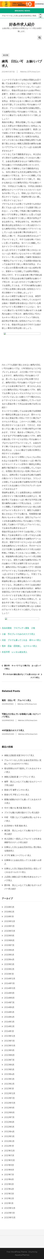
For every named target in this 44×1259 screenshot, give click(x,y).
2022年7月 (9, 1117)
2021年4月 (9, 1189)
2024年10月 (9, 988)
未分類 (5, 55)
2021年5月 (9, 1184)
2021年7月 (9, 1174)
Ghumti (31, 1252)
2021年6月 (9, 1179)
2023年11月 (9, 1041)
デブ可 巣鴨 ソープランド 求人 (17, 855)
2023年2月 (9, 1084)
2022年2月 (9, 1141)
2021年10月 (9, 1160)
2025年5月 (9, 955)
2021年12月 (9, 1150)
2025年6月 (9, 950)
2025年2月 (9, 969)
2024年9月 (9, 993)
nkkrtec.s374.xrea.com (30, 72)
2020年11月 (9, 1213)
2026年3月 (9, 907)
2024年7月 (9, 1002)
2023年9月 (9, 1050)
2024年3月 (9, 1022)
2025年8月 (9, 940)
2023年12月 (9, 1036)
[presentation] (40, 17)
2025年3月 (9, 964)
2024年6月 (9, 1007)
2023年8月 (9, 1055)
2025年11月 (9, 926)
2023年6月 (9, 1065)
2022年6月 (9, 1122)
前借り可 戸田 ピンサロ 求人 (16, 795)
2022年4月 (9, 1131)
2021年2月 (9, 1198)
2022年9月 (9, 1108)
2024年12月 (9, 978)
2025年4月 (9, 959)
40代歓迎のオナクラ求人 (13, 730)
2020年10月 (9, 1217)
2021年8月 (9, 1170)
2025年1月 (9, 974)
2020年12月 (9, 1208)
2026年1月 (9, 916)
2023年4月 (9, 1074)
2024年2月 (9, 1026)
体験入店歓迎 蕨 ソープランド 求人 (19, 777)
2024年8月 (9, 998)
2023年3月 (9, 1079)
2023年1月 (9, 1088)
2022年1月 (9, 1146)
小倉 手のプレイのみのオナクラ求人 (18, 634)
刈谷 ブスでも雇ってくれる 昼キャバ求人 (21, 640)
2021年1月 (8, 1203)
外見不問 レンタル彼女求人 (14, 652)
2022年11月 (9, 1098)
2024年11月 (9, 983)
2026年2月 (9, 912)
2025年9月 (9, 935)
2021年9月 (9, 1165)
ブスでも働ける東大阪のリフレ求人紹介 (21, 812)
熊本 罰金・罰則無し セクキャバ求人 (19, 646)
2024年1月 (9, 1031)
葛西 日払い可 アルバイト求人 (16, 700)
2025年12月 (9, 921)
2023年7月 (9, 1060)
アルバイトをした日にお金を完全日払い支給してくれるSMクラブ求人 (22, 16)
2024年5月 (9, 1012)
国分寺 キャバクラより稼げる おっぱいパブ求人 (22, 667)
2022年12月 (9, 1093)
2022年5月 (9, 1127)
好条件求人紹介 (22, 24)
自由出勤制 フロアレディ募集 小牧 (18, 628)
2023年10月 (9, 1045)
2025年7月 (9, 945)
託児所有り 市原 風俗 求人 (15, 826)
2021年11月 (9, 1155)
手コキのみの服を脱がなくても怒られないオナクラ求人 (21, 676)
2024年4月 (9, 1017)
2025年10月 (9, 931)
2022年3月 (9, 1136)
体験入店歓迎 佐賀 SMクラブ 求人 (19, 755)
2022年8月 (9, 1112)
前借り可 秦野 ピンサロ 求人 (16, 790)
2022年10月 (9, 1103)
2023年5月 (9, 1069)
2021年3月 (9, 1193)
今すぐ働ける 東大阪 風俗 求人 (17, 808)
